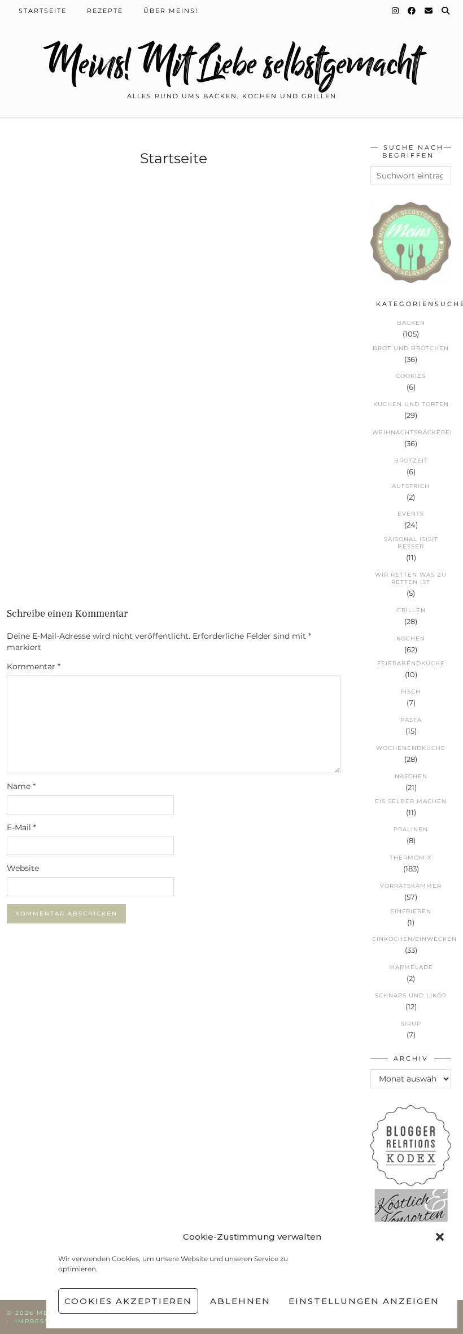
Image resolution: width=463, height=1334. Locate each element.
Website (23, 868)
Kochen (410, 638)
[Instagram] (396, 10)
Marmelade (411, 967)
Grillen (411, 610)
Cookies (411, 376)
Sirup (411, 1023)
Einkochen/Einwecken (411, 939)
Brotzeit (411, 460)
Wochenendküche (410, 748)
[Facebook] (412, 10)
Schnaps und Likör (411, 995)
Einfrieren (410, 911)
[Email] (429, 10)
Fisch (411, 691)
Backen (411, 322)
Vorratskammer (411, 886)
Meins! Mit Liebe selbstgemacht (231, 63)
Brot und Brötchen (411, 348)
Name (21, 786)
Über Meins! (170, 11)
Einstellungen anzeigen (364, 1301)
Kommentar (33, 666)
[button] (439, 1237)
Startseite (43, 11)
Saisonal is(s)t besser (411, 542)
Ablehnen (240, 1301)
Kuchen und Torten (411, 404)
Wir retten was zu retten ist (411, 578)
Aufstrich (411, 486)
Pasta (411, 719)
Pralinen (411, 829)
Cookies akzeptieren (128, 1301)
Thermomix (411, 857)
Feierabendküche (411, 663)
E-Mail (21, 827)
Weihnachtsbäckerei (411, 432)
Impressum (38, 1321)
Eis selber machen (411, 801)
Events (411, 513)
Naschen (411, 776)
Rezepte (105, 11)
